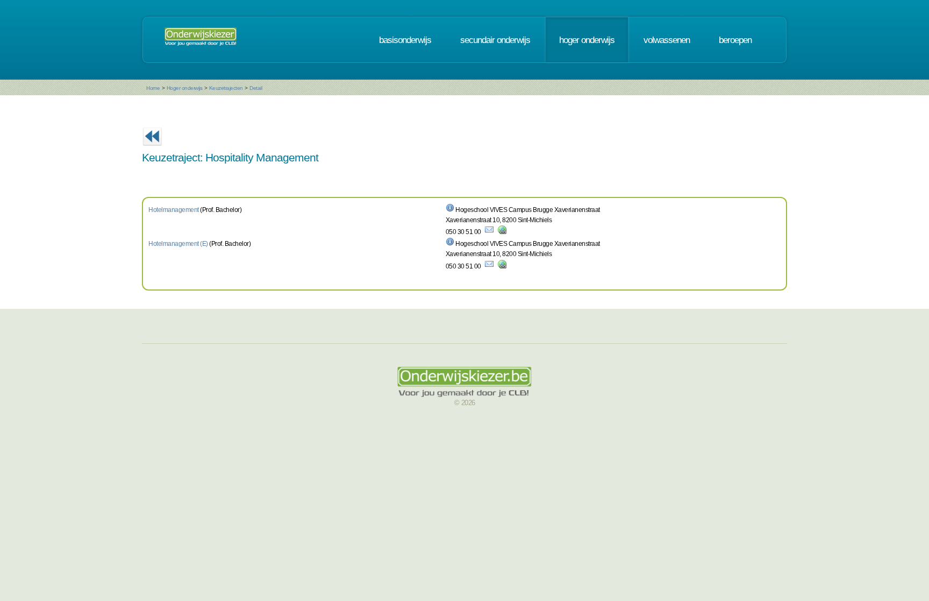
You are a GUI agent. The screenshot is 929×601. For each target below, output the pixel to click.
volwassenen (667, 39)
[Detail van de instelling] (450, 210)
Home (153, 88)
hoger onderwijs (586, 39)
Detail (255, 88)
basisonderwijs (405, 39)
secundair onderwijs (495, 39)
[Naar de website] (502, 232)
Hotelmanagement (173, 210)
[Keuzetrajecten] (152, 149)
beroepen (735, 39)
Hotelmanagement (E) (178, 244)
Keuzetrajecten (226, 88)
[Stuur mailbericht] (489, 232)
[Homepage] (200, 40)
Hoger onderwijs (185, 88)
